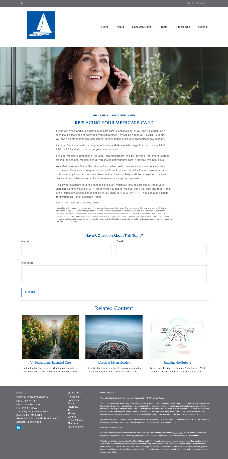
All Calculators (75, 426)
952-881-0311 (199, 3)
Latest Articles (75, 420)
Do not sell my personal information (165, 422)
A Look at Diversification (114, 362)
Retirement (73, 396)
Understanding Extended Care (50, 362)
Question (27, 262)
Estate (71, 403)
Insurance (73, 406)
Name (25, 241)
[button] (120, 27)
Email (120, 241)
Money (71, 413)
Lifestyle (72, 416)
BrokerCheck (158, 397)
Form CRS (110, 392)
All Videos (73, 423)
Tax (70, 410)
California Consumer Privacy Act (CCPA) (184, 419)
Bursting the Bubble (177, 362)
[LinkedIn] (22, 3)
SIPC (181, 432)
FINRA (175, 432)
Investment (73, 400)
